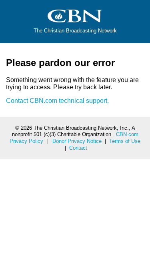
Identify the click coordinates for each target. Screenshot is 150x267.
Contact (78, 148)
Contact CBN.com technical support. (57, 100)
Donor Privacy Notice (77, 141)
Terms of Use (124, 141)
